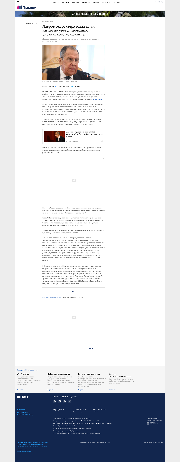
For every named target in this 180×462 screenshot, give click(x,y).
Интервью (116, 2)
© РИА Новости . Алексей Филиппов (53, 81)
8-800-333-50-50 (99, 411)
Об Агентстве (21, 410)
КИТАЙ (81, 298)
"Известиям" (97, 99)
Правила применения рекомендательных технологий (32, 446)
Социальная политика (23, 449)
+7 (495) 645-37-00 (60, 410)
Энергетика (86, 2)
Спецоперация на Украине (90, 13)
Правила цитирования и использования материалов (32, 442)
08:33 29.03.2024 (47, 21)
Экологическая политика (24, 451)
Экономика (66, 2)
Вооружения (106, 2)
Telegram (77, 86)
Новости (56, 2)
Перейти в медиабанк (71, 81)
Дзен (67, 86)
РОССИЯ (74, 298)
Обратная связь (22, 412)
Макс (60, 86)
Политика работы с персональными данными (30, 444)
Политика (75, 2)
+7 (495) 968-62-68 (80, 411)
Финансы (96, 2)
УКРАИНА (66, 298)
